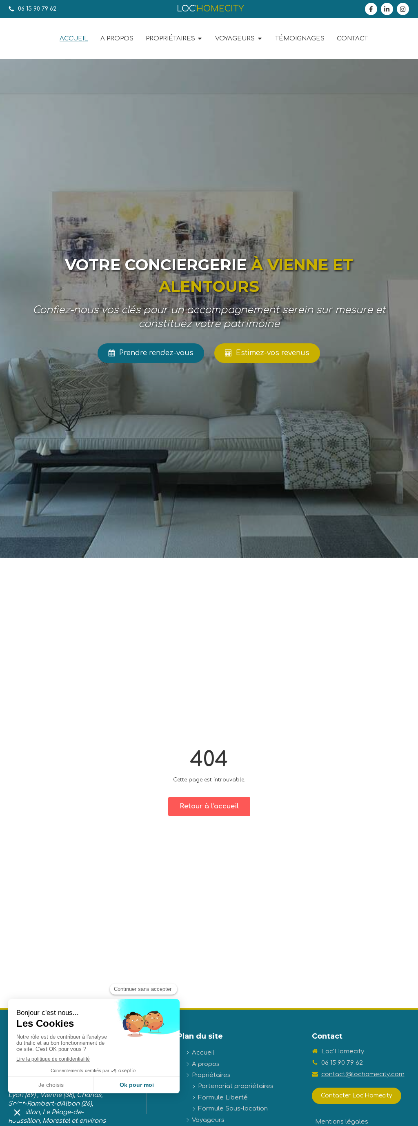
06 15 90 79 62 (342, 1062)
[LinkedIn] (387, 9)
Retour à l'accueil (209, 806)
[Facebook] (371, 9)
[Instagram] (403, 9)
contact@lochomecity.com (363, 1074)
